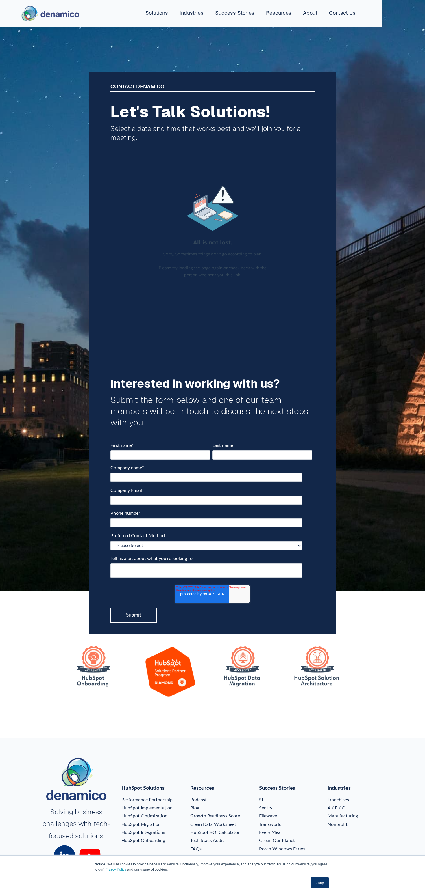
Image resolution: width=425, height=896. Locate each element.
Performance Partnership (147, 800)
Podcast (198, 800)
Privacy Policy (115, 869)
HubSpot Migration (141, 824)
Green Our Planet (277, 840)
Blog (194, 808)
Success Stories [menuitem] (234, 13)
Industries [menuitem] (192, 13)
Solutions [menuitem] (156, 13)
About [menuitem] (310, 13)
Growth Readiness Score (215, 816)
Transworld (270, 824)
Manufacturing (343, 816)
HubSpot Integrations (143, 832)
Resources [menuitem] (278, 13)
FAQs (196, 849)
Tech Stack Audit (207, 840)
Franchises (338, 800)
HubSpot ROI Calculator (215, 832)
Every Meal (270, 832)
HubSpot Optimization (144, 816)
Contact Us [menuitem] (342, 13)
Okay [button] (320, 882)
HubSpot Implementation (147, 808)
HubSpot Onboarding (143, 840)
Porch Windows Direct (282, 849)
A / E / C (336, 808)
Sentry (265, 808)
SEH (263, 800)
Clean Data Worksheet (213, 824)
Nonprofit (338, 824)
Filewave (268, 816)
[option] (98, 667)
